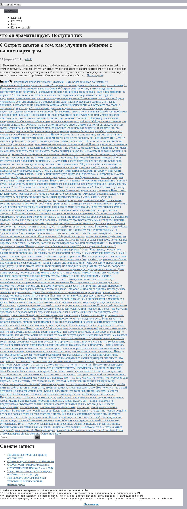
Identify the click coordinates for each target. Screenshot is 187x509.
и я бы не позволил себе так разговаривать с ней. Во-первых (60, 169)
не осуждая (28, 233)
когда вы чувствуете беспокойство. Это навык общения (73, 193)
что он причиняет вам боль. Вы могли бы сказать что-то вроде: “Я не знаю (60, 369)
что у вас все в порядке (47, 377)
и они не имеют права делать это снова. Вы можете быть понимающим (67, 157)
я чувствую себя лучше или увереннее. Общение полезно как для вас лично (72, 423)
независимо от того (49, 233)
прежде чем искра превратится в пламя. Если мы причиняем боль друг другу (48, 295)
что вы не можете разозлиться (42, 354)
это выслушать (29, 407)
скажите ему (72, 315)
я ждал (13, 420)
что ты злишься (22, 377)
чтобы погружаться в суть (39, 397)
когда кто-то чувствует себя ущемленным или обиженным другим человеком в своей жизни (62, 195)
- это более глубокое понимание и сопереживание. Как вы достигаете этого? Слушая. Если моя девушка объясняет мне (54, 83)
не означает (19, 229)
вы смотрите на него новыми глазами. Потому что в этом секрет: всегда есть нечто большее (61, 136)
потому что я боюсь (12, 285)
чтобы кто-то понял (72, 390)
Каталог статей (20, 27)
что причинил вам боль (91, 374)
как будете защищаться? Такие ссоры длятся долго (42, 177)
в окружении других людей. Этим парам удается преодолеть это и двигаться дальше (60, 106)
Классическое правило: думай (18, 193)
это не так (83, 407)
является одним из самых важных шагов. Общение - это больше (40, 426)
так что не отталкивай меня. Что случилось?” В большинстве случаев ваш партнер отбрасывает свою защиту (63, 327)
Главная (16, 17)
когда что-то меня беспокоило (70, 206)
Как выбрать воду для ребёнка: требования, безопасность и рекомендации (26, 481)
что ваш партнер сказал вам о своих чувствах (91, 348)
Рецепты (16, 20)
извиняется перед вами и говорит (85, 170)
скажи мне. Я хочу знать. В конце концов (37, 315)
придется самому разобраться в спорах (39, 308)
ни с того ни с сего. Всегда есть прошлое (87, 233)
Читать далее (95, 75)
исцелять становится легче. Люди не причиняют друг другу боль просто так (47, 173)
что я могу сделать (52, 384)
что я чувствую (106, 384)
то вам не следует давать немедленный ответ (82, 334)
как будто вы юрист (87, 177)
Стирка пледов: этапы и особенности (30, 461)
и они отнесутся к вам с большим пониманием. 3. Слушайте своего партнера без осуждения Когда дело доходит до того (60, 161)
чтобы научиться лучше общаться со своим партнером (46, 394)
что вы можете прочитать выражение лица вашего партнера (62, 350)
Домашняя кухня (10, 4)
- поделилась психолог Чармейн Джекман (38, 81)
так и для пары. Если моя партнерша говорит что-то (81, 325)
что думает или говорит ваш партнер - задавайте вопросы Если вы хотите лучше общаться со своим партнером (59, 356)
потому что (89, 272)
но (116, 233)
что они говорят (33, 374)
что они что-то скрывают (59, 374)
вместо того (79, 111)
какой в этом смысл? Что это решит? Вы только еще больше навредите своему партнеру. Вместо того (63, 190)
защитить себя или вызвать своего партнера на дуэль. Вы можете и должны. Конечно (69, 150)
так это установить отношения (34, 334)
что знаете (110, 357)
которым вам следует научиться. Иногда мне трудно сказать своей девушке (62, 216)
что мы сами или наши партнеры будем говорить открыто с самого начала (62, 363)
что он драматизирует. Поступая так (69, 367)
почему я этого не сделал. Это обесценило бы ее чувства (70, 288)
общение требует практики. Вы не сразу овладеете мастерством (86, 256)
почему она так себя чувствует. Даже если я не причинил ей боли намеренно (74, 285)
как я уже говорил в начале (98, 183)
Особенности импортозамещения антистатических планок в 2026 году (30, 466)
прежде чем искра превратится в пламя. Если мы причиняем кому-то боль (60, 297)
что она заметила (10, 374)
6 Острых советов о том (73, 88)
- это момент (115, 85)
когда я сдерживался (27, 210)
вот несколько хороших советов (38, 118)
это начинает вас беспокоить (57, 407)
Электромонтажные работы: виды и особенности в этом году (29, 473)
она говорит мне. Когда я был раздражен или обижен (93, 259)
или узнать (114, 170)
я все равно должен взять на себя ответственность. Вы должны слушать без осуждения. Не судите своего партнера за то (63, 414)
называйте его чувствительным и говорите (86, 219)
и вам (3, 154)
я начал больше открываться (36, 420)
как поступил (109, 177)
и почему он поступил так (37, 164)
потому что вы (50, 275)
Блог (14, 24)
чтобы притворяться (50, 400)
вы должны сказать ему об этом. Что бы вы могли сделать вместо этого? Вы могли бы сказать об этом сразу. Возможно (63, 124)
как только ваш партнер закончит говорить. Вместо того (61, 179)
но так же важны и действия (103, 236)
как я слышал (71, 183)
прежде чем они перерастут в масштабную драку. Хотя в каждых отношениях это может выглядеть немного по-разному (62, 300)
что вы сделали (71, 354)
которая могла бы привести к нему (63, 210)
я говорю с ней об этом (42, 417)
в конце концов (25, 98)
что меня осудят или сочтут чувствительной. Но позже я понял (55, 361)
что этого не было (43, 380)
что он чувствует (112, 371)
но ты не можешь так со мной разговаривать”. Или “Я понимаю (64, 249)
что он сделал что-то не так (83, 371)
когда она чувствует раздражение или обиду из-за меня (87, 200)
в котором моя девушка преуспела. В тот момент (67, 98)
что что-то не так (92, 377)
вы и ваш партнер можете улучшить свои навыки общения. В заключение (68, 127)
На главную (91, 504)
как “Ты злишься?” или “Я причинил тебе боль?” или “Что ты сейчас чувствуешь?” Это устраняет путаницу (63, 185)
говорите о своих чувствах (42, 141)
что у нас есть (72, 377)
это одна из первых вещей (107, 410)
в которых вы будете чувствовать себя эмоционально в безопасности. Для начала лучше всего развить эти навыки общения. (62, 101)
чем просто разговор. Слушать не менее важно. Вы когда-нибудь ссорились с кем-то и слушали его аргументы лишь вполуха (62, 340)
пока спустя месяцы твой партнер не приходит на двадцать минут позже (64, 265)
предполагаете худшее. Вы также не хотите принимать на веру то (53, 292)
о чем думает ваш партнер (98, 252)
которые (91, 210)
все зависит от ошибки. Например (81, 118)
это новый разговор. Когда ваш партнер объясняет (58, 410)
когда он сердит (41, 200)
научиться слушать (38, 226)
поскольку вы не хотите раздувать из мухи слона (50, 272)
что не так (71, 364)
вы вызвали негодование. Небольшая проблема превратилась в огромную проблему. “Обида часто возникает (60, 119)
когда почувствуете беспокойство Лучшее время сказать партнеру (41, 203)
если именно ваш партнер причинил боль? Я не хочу (68, 144)
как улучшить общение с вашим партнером (35, 183)
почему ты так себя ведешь (17, 288)
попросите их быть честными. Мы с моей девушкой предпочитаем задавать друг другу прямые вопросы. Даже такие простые (62, 269)
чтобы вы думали (56, 387)
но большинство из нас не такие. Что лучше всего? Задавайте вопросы (61, 234)
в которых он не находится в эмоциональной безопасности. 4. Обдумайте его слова (65, 104)
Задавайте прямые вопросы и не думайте (53, 147)
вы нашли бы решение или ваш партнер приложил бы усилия (55, 131)
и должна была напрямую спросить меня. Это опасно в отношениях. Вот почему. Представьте (67, 154)
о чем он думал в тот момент (27, 256)
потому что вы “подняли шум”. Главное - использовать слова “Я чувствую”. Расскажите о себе (56, 277)
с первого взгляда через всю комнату (38, 311)
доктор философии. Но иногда (80, 141)
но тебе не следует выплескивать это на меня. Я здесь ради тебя (69, 239)
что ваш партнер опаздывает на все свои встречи (30, 348)
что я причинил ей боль (81, 384)
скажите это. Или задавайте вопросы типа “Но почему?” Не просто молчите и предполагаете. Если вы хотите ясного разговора (62, 318)
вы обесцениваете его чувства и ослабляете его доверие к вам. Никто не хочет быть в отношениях (61, 133)
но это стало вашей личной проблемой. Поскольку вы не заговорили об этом (60, 251)
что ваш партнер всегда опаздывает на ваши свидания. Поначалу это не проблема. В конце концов (61, 344)
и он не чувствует (11, 157)
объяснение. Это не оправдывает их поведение (29, 259)
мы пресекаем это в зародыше (39, 219)
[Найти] (37, 437)
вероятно (64, 111)
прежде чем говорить (108, 292)
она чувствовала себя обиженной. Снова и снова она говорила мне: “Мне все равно (52, 262)
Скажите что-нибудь (93, 315)
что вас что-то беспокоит (108, 341)
